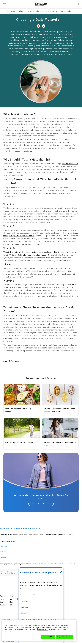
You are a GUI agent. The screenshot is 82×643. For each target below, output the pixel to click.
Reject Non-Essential (64, 637)
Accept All (48, 637)
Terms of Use (55, 629)
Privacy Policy (43, 629)
